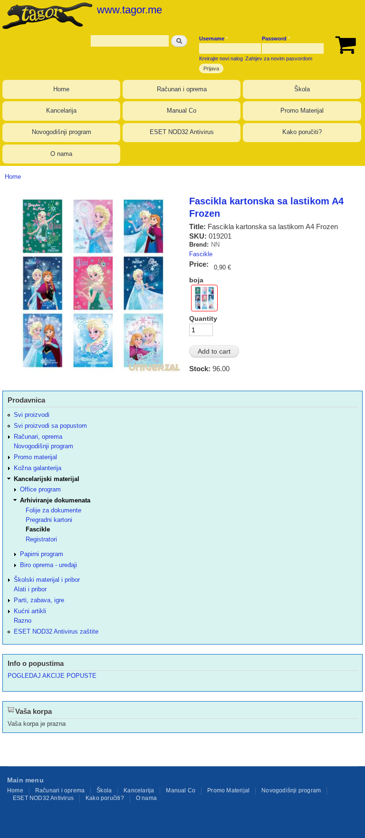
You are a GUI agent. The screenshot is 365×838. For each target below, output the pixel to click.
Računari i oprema (182, 89)
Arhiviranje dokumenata (55, 500)
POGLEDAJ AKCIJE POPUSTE (52, 675)
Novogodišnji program (61, 131)
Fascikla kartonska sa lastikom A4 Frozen (266, 207)
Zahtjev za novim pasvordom (278, 58)
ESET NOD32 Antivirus (182, 131)
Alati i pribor (30, 589)
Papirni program (41, 554)
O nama (61, 153)
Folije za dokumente (53, 510)
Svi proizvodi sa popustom (50, 425)
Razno (22, 620)
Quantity (203, 318)
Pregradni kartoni (49, 519)
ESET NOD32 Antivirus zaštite (56, 631)
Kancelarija (61, 110)
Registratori (41, 539)
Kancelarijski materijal (46, 478)
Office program (40, 489)
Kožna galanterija (37, 468)
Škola (302, 89)
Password (276, 38)
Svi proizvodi (31, 414)
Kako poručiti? (302, 131)
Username (213, 38)
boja (196, 280)
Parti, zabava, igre (39, 600)
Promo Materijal (302, 110)
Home (61, 89)
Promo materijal (35, 457)
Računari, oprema (38, 436)
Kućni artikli (30, 611)
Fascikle (200, 254)
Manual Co (181, 110)
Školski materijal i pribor (47, 579)
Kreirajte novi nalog (221, 58)
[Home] (46, 15)
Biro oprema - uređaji (48, 564)
